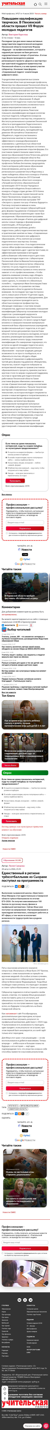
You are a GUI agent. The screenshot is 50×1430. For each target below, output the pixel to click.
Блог (29, 1352)
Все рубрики (6, 1342)
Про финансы (6, 1334)
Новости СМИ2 (9, 849)
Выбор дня (5, 1323)
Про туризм (6, 1326)
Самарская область (18, 1109)
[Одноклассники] (19, 886)
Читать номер (41, 13)
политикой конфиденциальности (30, 533)
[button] (8, 625)
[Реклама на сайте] (46, 1426)
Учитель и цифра (7, 1340)
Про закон (5, 1317)
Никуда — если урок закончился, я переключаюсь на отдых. (21, 474)
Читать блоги (10, 765)
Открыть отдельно (10, 838)
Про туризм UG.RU (11, 593)
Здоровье (5, 1337)
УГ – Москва (31, 1326)
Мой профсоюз (32, 1329)
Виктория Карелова (18, 34)
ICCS (28, 1347)
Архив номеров (32, 1331)
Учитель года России (34, 1314)
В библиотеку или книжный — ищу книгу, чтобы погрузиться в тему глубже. (26, 469)
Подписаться (25, 528)
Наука (4, 1312)
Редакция (5, 1350)
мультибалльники (29, 1106)
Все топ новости (9, 692)
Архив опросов (8, 841)
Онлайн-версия (32, 1343)
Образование (6, 1309)
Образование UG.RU (12, 860)
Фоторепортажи (33, 1350)
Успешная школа (32, 1309)
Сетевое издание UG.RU (34, 1323)
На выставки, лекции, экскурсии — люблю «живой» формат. (24, 464)
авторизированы (9, 614)
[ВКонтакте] (16, 886)
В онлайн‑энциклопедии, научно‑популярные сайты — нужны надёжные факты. (25, 459)
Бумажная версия (33, 1340)
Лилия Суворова (17, 865)
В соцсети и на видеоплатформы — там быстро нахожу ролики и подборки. (26, 453)
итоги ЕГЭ (13, 1106)
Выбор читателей (18, 629)
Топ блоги (8, 695)
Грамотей (5, 1331)
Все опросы (7, 494)
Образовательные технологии (37, 1312)
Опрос (7, 772)
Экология (5, 1320)
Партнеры (5, 1356)
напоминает (11, 1013)
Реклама (5, 1353)
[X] (22, 886)
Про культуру (6, 1314)
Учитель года (6, 1328)
